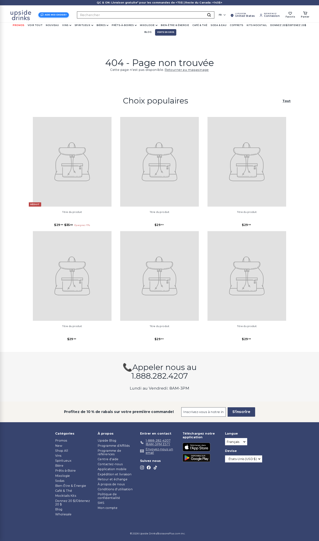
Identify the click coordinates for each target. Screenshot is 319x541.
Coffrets (236, 25)
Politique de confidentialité (109, 495)
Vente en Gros (165, 32)
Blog (148, 32)
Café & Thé (199, 25)
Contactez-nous (110, 464)
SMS (101, 503)
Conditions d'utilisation (115, 489)
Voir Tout (35, 25)
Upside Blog (107, 440)
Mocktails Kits (65, 495)
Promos (18, 25)
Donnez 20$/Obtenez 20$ (288, 25)
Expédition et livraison (115, 474)
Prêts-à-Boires (123, 25)
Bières (101, 25)
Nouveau (52, 25)
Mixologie (147, 25)
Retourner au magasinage (187, 70)
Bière (59, 465)
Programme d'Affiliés (114, 445)
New (58, 445)
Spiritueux (82, 25)
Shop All (61, 450)
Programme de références (109, 452)
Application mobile (112, 469)
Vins (65, 25)
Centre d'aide (108, 459)
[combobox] (145, 14)
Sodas (59, 481)
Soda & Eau (219, 25)
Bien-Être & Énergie (175, 25)
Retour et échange (112, 479)
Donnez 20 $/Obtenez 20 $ (72, 502)
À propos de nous (111, 484)
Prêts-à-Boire (65, 470)
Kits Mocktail (257, 25)
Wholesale (63, 514)
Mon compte (107, 508)
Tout (286, 101)
